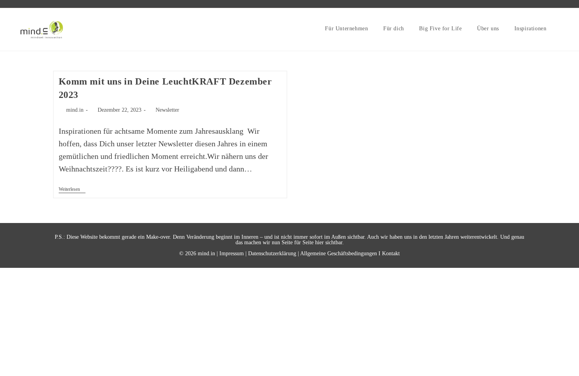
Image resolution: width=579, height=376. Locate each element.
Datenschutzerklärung (272, 253)
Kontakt (391, 253)
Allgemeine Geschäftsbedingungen (338, 253)
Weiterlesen (72, 189)
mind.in (75, 110)
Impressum (231, 253)
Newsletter (167, 110)
